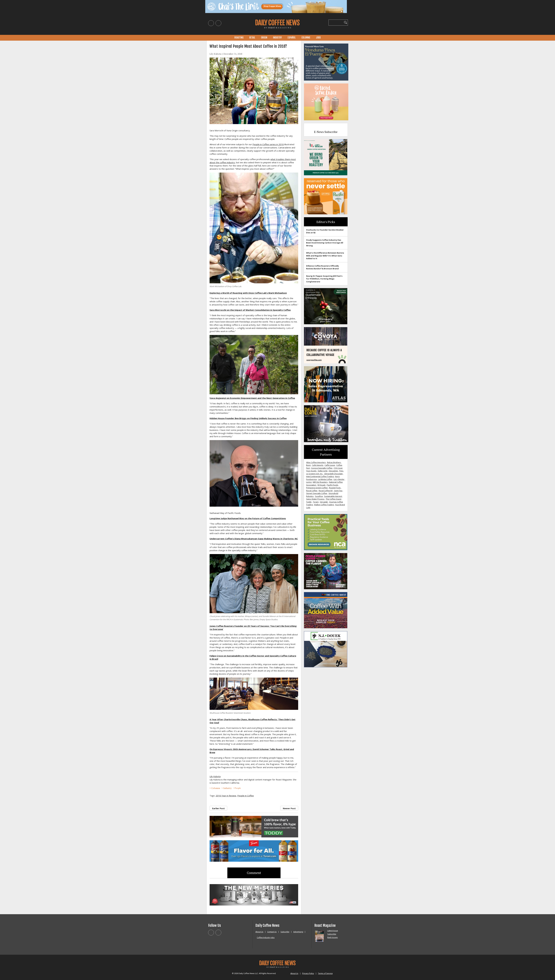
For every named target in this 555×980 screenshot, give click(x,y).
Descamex (333, 470)
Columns (305, 37)
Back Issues (332, 937)
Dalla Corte (323, 470)
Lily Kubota (215, 53)
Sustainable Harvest (333, 496)
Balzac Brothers (334, 462)
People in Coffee (245, 795)
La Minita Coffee (325, 479)
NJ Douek (321, 485)
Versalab (324, 502)
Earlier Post (218, 808)
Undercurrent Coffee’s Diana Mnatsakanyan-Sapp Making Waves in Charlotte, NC (254, 538)
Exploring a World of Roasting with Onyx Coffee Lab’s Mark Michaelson (248, 292)
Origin (264, 37)
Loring (308, 482)
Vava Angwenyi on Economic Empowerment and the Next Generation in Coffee (252, 398)
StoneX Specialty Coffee (316, 493)
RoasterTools (335, 487)
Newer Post (289, 808)
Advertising (298, 931)
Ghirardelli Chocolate (333, 473)
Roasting (239, 37)
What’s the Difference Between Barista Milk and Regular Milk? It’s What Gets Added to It (325, 256)
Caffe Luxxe (330, 465)
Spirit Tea (338, 490)
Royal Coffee (311, 490)
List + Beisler (339, 479)
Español (292, 37)
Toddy (309, 502)
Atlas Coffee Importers (316, 462)
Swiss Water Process (315, 499)
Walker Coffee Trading (324, 504)
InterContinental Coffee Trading (320, 476)
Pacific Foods (332, 485)
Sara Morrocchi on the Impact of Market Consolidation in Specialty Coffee (250, 309)
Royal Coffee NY (326, 490)
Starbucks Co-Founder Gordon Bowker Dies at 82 (325, 231)
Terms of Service (325, 973)
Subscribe (285, 931)
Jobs (318, 37)
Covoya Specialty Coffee (321, 468)
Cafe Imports (317, 465)
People (238, 788)
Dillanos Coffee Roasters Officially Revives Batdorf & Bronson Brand (322, 267)
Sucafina (319, 496)
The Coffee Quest (333, 499)
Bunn (308, 465)
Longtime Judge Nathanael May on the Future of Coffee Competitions (248, 518)
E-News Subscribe (325, 132)
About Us (259, 931)
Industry (277, 37)
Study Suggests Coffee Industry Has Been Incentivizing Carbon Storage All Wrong (324, 243)
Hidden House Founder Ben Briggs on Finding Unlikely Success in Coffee (248, 418)
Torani (316, 502)
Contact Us (272, 931)
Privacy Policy (308, 973)
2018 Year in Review (226, 795)
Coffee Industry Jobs (266, 937)
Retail (252, 37)
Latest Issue (332, 930)
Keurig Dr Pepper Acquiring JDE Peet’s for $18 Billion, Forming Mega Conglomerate (324, 279)
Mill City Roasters (320, 482)
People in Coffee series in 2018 (268, 144)
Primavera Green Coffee (317, 487)
